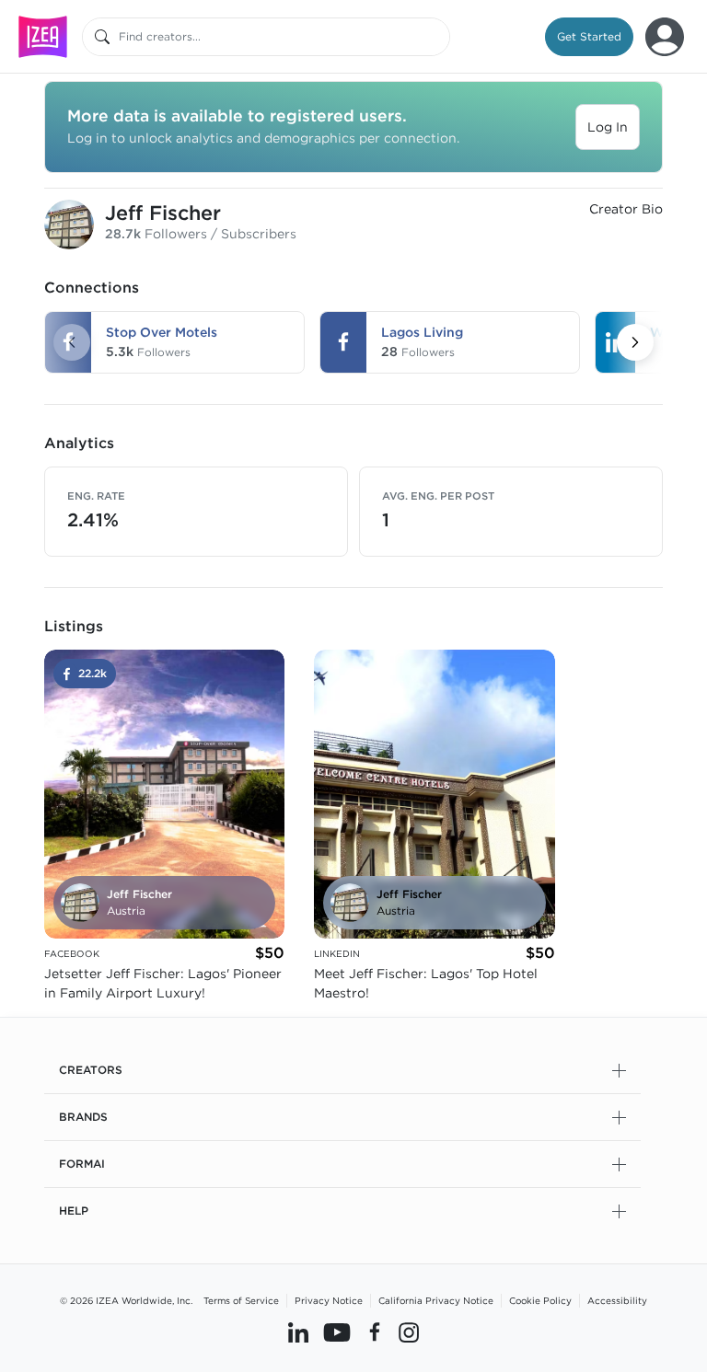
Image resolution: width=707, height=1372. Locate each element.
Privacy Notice (329, 1300)
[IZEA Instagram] (409, 1332)
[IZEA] (42, 36)
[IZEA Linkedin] (298, 1332)
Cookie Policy (540, 1300)
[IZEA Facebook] (374, 1332)
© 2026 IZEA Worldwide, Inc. (126, 1300)
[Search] (102, 36)
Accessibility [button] (617, 1300)
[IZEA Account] (665, 37)
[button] (589, 36)
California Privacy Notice (435, 1300)
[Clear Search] (437, 36)
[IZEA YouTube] (337, 1332)
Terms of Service (241, 1300)
